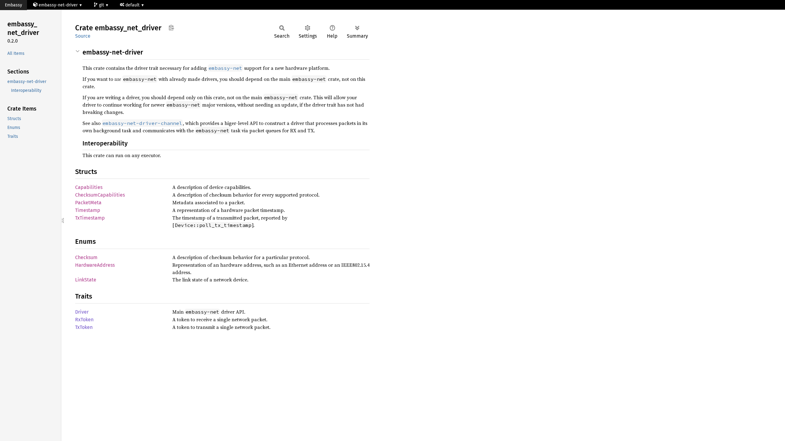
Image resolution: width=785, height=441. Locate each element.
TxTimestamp (90, 218)
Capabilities (88, 187)
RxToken (84, 319)
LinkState (85, 280)
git (102, 5)
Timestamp (87, 210)
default (133, 5)
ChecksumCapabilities (100, 195)
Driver (82, 312)
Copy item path (171, 27)
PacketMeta (88, 202)
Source (82, 36)
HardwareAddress (95, 265)
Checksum (86, 257)
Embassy (13, 5)
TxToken (84, 327)
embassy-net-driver (58, 5)
